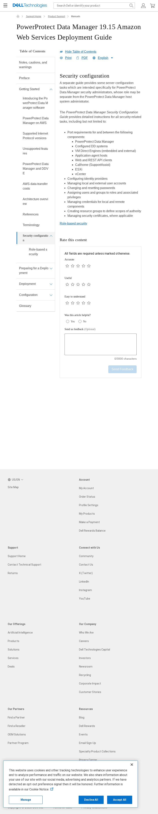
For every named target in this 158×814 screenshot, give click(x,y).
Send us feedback (80, 329)
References (31, 214)
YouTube (84, 598)
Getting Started (29, 89)
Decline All (91, 799)
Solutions (13, 649)
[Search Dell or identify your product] (131, 5)
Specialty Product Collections (97, 751)
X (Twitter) (86, 573)
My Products (87, 513)
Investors (85, 658)
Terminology (31, 225)
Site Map (13, 487)
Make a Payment (89, 522)
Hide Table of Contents (80, 51)
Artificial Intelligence (20, 632)
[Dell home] (18, 16)
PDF (85, 57)
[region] (100, 146)
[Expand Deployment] (51, 284)
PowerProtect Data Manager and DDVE (36, 168)
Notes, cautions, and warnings (33, 65)
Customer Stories (90, 692)
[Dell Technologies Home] (30, 5)
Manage (26, 799)
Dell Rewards (87, 726)
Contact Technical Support (24, 564)
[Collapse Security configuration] (51, 235)
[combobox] (94, 6)
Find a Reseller (16, 726)
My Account (86, 488)
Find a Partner (16, 717)
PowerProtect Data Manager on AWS (36, 121)
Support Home (33, 16)
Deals (11, 666)
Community (86, 556)
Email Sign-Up (87, 743)
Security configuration (35, 238)
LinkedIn (84, 581)
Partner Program (18, 743)
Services (13, 658)
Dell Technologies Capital (94, 649)
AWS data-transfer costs (35, 186)
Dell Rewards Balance (92, 530)
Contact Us (86, 564)
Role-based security (38, 252)
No (84, 321)
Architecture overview (35, 201)
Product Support (56, 16)
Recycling (85, 675)
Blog (81, 717)
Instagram (85, 590)
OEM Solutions (17, 734)
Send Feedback (122, 369)
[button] (143, 5)
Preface (24, 78)
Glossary (25, 305)
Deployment (27, 283)
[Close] (132, 764)
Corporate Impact (90, 683)
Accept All (119, 799)
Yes (73, 321)
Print (68, 57)
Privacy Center (88, 759)
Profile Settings (88, 505)
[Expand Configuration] (51, 295)
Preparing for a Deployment (33, 270)
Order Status (87, 496)
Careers (84, 641)
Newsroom (85, 666)
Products (13, 641)
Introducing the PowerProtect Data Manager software (35, 103)
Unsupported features (35, 151)
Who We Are (86, 632)
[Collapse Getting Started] (51, 89)
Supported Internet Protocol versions (35, 136)
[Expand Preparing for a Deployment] (51, 268)
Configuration (28, 294)
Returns (13, 573)
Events (83, 734)
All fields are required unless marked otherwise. (97, 253)
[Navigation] (5, 5)
